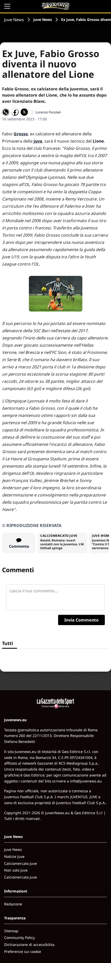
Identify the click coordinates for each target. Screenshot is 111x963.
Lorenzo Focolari (48, 112)
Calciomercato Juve (20, 863)
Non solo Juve (16, 870)
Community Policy (19, 937)
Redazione (13, 904)
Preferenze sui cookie (22, 951)
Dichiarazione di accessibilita (29, 944)
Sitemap (11, 930)
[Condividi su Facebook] (15, 112)
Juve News (14, 19)
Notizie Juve (14, 856)
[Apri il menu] (7, 6)
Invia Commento (81, 620)
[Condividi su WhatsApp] (5, 112)
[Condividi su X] (24, 112)
